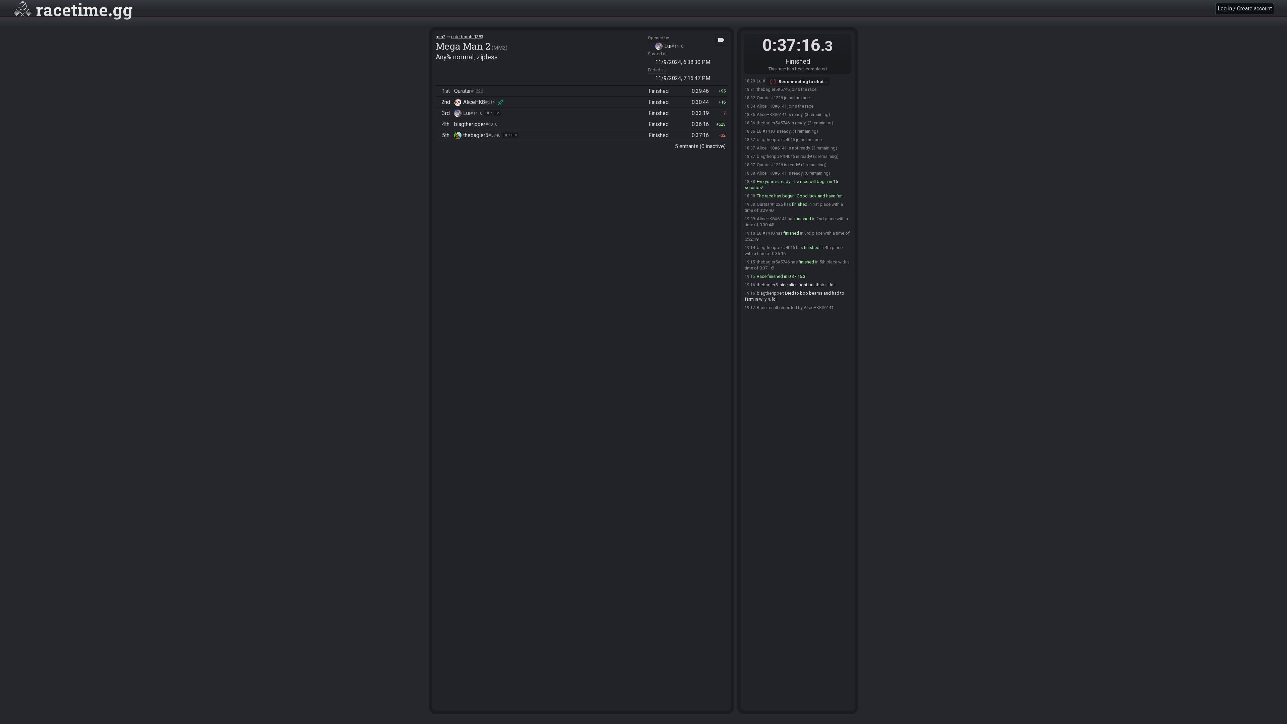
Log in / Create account (1245, 8)
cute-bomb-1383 (467, 36)
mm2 (440, 36)
